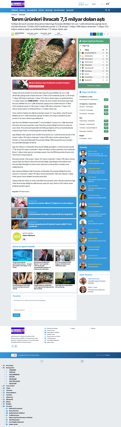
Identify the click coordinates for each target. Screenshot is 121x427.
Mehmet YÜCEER (93, 161)
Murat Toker (92, 287)
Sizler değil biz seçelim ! (96, 223)
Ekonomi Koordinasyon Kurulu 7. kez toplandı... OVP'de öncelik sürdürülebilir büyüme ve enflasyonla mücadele (42, 266)
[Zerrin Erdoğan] (83, 171)
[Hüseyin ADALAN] (83, 281)
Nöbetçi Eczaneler (52, 328)
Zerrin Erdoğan (94, 168)
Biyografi (9, 399)
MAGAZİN (69, 10)
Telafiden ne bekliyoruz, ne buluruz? (97, 189)
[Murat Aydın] (83, 153)
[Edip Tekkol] (83, 179)
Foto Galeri (10, 386)
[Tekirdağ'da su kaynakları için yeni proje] (65, 278)
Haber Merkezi (29, 235)
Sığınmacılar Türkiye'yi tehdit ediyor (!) (97, 180)
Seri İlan (9, 395)
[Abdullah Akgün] (83, 248)
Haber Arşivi (50, 342)
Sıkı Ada (90, 221)
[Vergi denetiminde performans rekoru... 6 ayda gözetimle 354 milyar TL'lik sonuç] (22, 255)
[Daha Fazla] (101, 34)
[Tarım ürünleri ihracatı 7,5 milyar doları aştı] (43, 57)
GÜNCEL (22, 10)
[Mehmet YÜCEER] (83, 162)
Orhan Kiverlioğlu (95, 264)
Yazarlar (9, 390)
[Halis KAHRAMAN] (83, 214)
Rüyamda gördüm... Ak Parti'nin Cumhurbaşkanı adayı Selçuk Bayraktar (98, 155)
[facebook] (41, 361)
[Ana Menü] (108, 10)
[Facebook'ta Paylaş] (91, 34)
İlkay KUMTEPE (93, 186)
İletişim (93, 328)
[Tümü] (107, 147)
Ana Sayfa (9, 365)
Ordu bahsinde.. (93, 267)
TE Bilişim (107, 355)
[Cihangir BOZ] (83, 257)
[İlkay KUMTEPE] (83, 188)
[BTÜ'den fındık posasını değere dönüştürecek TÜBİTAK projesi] (65, 255)
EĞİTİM (41, 10)
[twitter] (82, 361)
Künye (73, 328)
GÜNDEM (14, 10)
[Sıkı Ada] (83, 222)
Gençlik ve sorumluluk (95, 232)
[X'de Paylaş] (94, 34)
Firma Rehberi (11, 392)
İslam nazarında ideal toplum (97, 258)
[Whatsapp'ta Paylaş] (97, 34)
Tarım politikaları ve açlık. (96, 163)
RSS (15, 355)
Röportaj (9, 397)
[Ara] (106, 10)
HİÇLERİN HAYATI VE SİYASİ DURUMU (96, 282)
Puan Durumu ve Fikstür (53, 336)
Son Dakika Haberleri (53, 340)
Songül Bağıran (94, 195)
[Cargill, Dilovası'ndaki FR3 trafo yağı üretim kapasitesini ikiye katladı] (44, 278)
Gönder (16, 315)
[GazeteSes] (17, 4)
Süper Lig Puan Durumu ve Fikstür (21, 417)
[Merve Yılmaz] (83, 239)
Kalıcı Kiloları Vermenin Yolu (97, 241)
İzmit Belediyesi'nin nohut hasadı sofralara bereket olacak (21, 287)
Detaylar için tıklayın (94, 85)
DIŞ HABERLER (32, 10)
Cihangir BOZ (93, 255)
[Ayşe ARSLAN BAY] (83, 205)
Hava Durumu (51, 330)
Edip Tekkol (92, 177)
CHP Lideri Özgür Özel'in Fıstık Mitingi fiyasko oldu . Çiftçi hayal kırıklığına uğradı (97, 172)
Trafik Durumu (51, 334)
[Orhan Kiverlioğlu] (83, 265)
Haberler (14, 14)
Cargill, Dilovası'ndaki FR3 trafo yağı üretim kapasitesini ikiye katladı (44, 287)
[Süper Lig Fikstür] (107, 92)
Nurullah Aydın (93, 230)
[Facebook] (12, 346)
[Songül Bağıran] (83, 196)
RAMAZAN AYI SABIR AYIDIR (97, 198)
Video (8, 388)
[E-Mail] (24, 239)
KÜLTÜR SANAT (59, 10)
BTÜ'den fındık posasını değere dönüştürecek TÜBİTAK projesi (63, 264)
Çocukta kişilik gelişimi (95, 206)
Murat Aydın (92, 151)
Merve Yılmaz (93, 238)
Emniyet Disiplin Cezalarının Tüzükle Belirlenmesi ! (97, 215)
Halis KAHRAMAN (93, 211)
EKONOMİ (48, 10)
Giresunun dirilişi (93, 249)
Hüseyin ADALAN (93, 279)
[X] (15, 346)
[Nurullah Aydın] (83, 231)
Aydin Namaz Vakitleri (53, 332)
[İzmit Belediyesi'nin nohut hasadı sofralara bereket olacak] (22, 278)
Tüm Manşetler (51, 338)
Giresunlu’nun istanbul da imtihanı (96, 290)
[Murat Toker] (83, 289)
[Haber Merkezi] (17, 236)
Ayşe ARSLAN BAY (93, 204)
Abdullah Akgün (94, 247)
